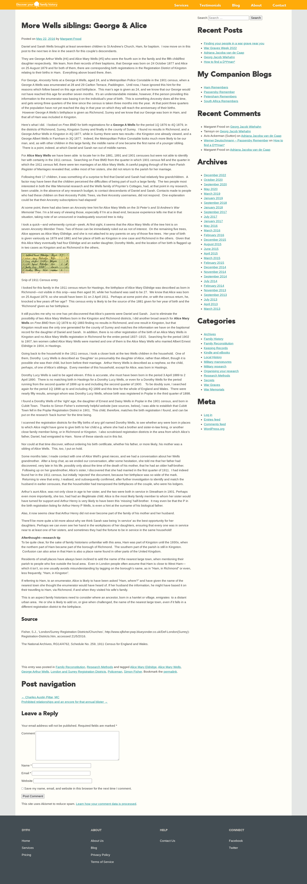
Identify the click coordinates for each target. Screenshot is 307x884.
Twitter (233, 847)
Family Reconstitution (70, 667)
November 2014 (215, 272)
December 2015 (215, 239)
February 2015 (214, 262)
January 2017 (213, 221)
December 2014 (215, 267)
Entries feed (212, 419)
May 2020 (211, 189)
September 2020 (215, 184)
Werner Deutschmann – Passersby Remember (236, 140)
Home (26, 840)
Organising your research (221, 371)
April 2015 (211, 253)
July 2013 (210, 299)
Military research (215, 366)
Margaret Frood (70, 38)
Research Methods (100, 667)
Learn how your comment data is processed (106, 804)
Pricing (26, 855)
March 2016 (212, 230)
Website (27, 780)
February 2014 (214, 285)
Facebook (236, 840)
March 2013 (212, 308)
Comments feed (215, 424)
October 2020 (213, 179)
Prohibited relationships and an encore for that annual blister (64, 702)
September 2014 (215, 276)
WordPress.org (214, 428)
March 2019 (212, 193)
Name (26, 765)
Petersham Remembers (220, 96)
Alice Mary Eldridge (143, 667)
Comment (28, 733)
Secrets (209, 380)
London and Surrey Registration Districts (78, 671)
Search (202, 18)
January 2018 (213, 207)
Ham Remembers (216, 87)
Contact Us (167, 840)
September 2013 (215, 295)
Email (26, 773)
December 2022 (215, 175)
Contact (279, 5)
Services (181, 5)
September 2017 (215, 212)
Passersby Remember (219, 92)
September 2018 (215, 202)
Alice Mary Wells (169, 667)
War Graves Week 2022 (220, 48)
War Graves (212, 385)
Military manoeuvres (218, 362)
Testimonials (210, 5)
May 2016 (211, 225)
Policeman (115, 671)
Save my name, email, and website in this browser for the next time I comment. (78, 788)
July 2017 (210, 216)
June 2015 (211, 248)
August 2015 (212, 244)
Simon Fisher (133, 671)
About (256, 5)
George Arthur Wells (35, 671)
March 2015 (212, 258)
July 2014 (210, 281)
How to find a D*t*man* (219, 61)
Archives (210, 334)
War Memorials (214, 389)
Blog (236, 5)
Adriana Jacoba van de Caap (224, 52)
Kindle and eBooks (217, 352)
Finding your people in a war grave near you (234, 43)
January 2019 (213, 198)
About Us (97, 840)
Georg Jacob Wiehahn (219, 57)
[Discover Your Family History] (36, 8)
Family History (213, 338)
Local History (213, 357)
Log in (208, 415)
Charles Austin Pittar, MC (40, 697)
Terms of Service (102, 862)
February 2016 (214, 235)
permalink (170, 671)
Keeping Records (216, 348)
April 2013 (211, 304)
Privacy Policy (100, 855)
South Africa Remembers (221, 101)
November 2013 (215, 290)
